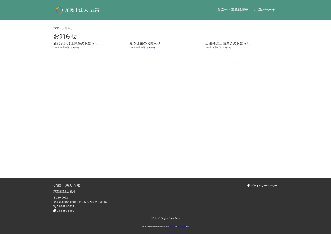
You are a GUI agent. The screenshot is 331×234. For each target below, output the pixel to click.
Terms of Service (181, 226)
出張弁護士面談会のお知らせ (227, 43)
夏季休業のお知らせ (145, 43)
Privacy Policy (172, 226)
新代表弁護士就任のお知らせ (75, 43)
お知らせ (75, 47)
